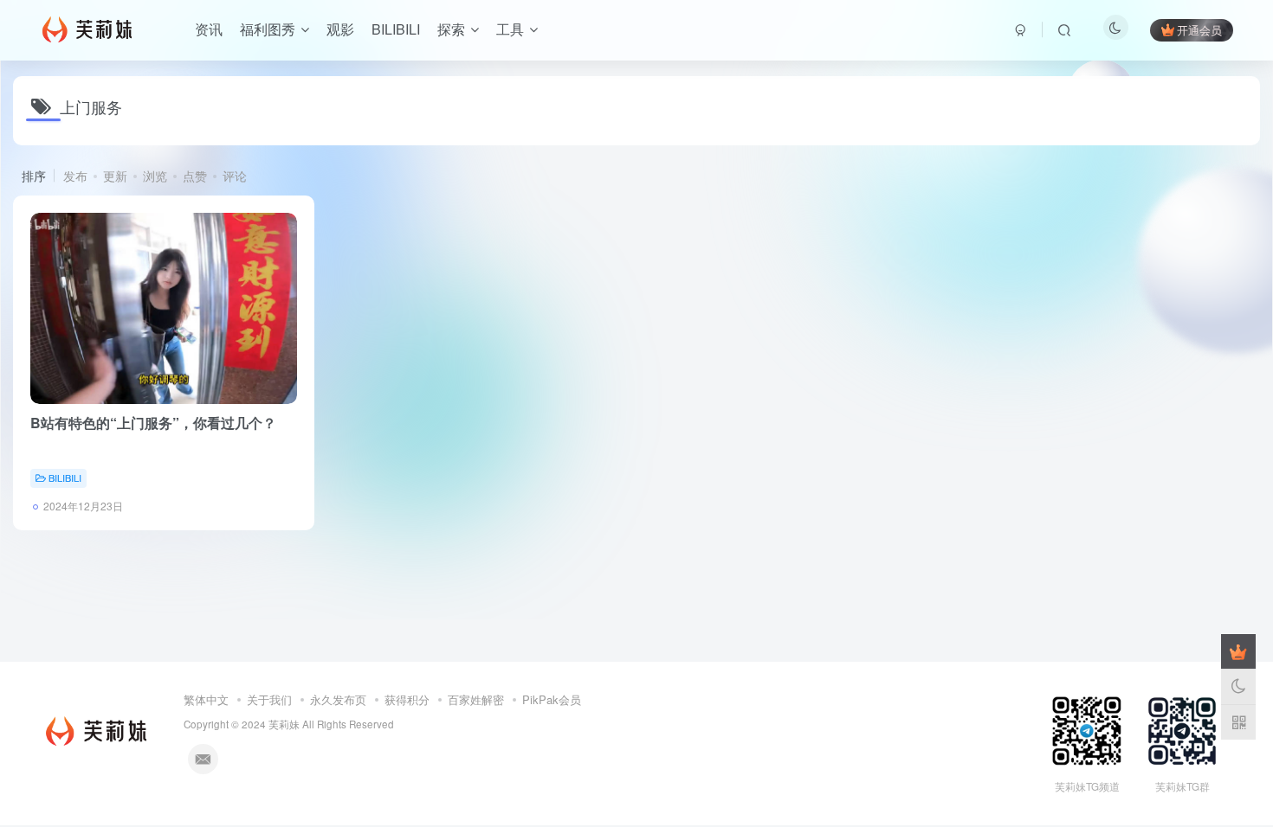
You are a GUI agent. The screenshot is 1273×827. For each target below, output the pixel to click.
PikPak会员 (551, 699)
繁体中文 (206, 699)
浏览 (155, 175)
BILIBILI (396, 29)
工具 (510, 29)
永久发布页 (338, 699)
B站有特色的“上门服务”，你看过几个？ (153, 423)
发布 (75, 175)
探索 (451, 29)
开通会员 (1199, 30)
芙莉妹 (284, 724)
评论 (235, 175)
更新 (115, 175)
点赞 (195, 175)
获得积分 (407, 699)
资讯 (209, 29)
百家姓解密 (476, 699)
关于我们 (269, 699)
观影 (340, 29)
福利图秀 (267, 29)
